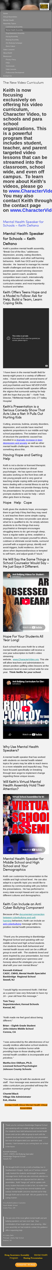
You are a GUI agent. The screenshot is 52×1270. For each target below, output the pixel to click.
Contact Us (7, 76)
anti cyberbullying (12, 924)
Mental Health (8, 20)
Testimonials (10, 66)
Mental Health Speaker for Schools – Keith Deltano (23, 223)
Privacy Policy (11, 59)
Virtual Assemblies (10, 17)
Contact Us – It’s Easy (26, 1265)
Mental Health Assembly (14, 30)
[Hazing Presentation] (20, 1258)
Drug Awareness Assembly (15, 33)
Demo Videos (10, 46)
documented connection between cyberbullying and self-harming (24, 917)
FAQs (8, 63)
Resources (7, 56)
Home (5, 13)
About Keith (7, 53)
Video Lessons (8, 49)
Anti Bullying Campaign (14, 43)
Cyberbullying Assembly (14, 27)
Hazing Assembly (12, 36)
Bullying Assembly (12, 40)
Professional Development (15, 72)
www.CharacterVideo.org (26, 659)
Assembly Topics (9, 23)
